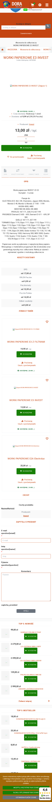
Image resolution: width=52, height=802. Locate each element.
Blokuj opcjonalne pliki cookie (26, 792)
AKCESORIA (12, 50)
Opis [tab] (5, 174)
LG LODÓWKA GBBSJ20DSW (30, 661)
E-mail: (8, 532)
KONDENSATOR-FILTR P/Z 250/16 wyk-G (30, 719)
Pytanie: (9, 563)
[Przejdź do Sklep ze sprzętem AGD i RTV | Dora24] (2, 49)
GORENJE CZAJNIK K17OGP (31, 632)
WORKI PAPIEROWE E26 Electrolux (26, 458)
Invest (31, 124)
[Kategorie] (47, 5)
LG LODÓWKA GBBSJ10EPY (31, 646)
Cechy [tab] (45, 174)
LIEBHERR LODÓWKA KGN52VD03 (30, 689)
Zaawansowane (26, 33)
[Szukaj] (48, 26)
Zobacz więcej (25, 701)
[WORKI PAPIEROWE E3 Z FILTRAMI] (26, 329)
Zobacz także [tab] (34, 174)
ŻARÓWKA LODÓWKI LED (30, 761)
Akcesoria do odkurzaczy (30, 50)
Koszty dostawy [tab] (17, 174)
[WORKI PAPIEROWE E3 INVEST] (26, 388)
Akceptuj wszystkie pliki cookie (26, 788)
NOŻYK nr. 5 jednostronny (31, 747)
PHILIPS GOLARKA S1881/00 (30, 675)
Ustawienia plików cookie (26, 797)
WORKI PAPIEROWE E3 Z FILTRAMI (26, 341)
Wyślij (26, 611)
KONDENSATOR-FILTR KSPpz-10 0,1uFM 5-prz (30, 733)
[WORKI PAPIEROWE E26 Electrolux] (26, 446)
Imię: (8, 547)
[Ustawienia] (40, 5)
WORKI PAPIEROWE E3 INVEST (26, 400)
